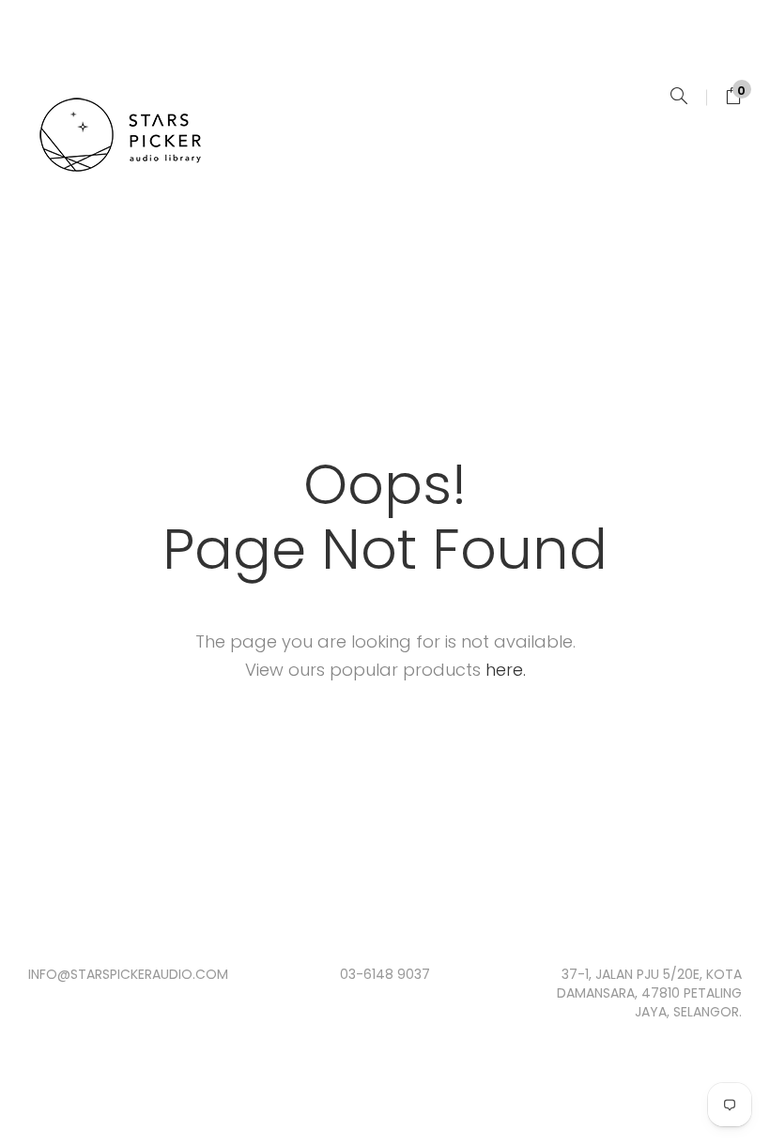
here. (505, 669)
